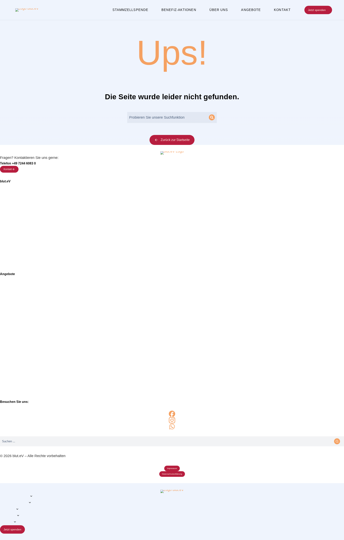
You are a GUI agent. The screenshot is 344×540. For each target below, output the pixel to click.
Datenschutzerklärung (172, 474)
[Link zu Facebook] (172, 414)
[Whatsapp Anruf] (172, 426)
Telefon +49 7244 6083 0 (18, 163)
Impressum (172, 468)
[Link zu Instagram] (172, 420)
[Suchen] (212, 117)
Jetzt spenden (317, 10)
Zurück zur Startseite (175, 140)
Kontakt (8, 169)
